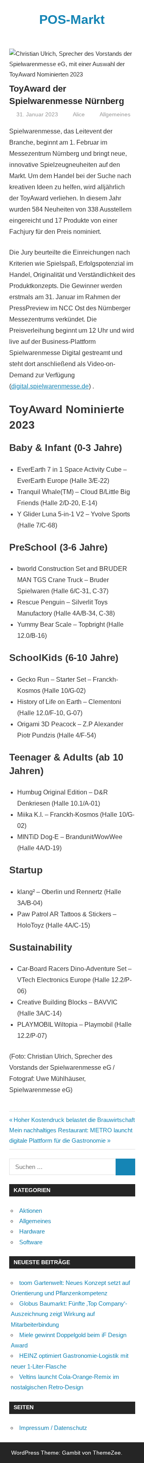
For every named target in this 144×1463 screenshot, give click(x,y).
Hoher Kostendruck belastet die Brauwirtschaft (74, 1119)
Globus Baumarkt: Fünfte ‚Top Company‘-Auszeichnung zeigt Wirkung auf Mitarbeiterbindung (69, 1314)
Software (30, 1242)
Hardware (32, 1231)
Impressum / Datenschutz (53, 1427)
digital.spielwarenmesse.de (50, 386)
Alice (79, 114)
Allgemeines (115, 114)
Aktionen (30, 1210)
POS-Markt (72, 19)
